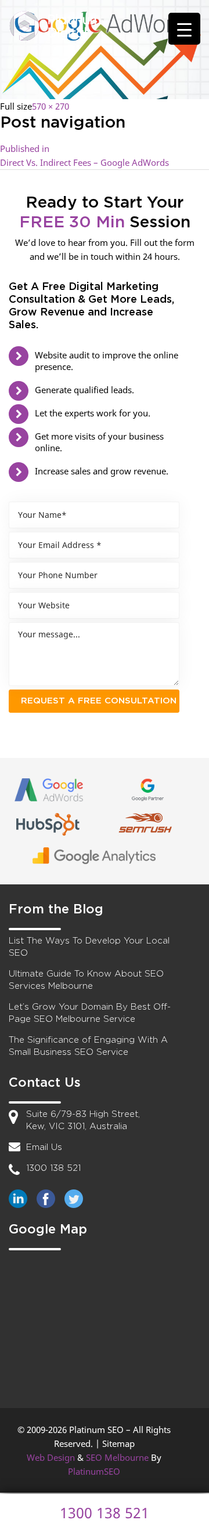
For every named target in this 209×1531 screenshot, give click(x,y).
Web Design (51, 1457)
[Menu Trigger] (184, 29)
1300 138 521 (53, 1168)
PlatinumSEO (94, 1471)
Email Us (44, 1147)
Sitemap (118, 1443)
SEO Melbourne (117, 1457)
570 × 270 (50, 106)
